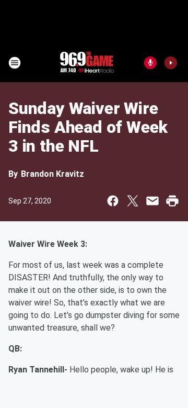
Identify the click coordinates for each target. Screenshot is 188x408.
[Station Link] (86, 63)
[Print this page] (172, 201)
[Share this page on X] (132, 201)
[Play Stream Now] (170, 62)
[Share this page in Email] (152, 201)
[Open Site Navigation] (14, 62)
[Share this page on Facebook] (112, 201)
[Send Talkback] (150, 62)
